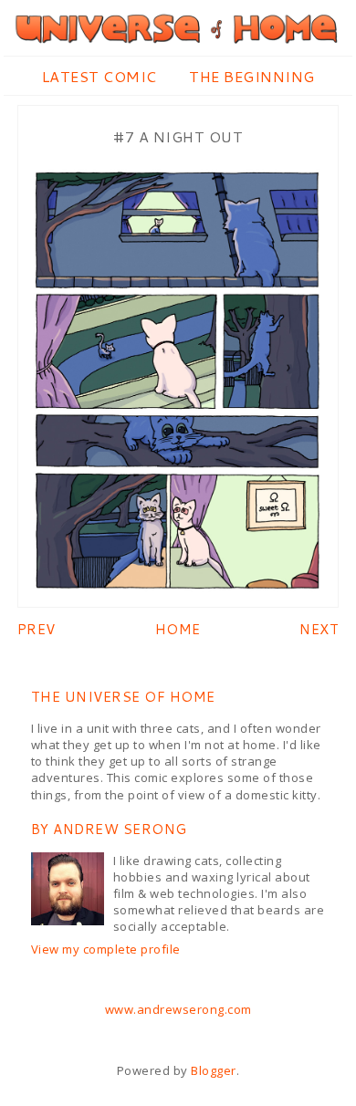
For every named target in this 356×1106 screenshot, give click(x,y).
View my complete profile (106, 949)
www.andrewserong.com (178, 1009)
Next (319, 629)
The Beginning (252, 76)
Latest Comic (99, 76)
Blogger (213, 1070)
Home (178, 629)
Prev (36, 629)
